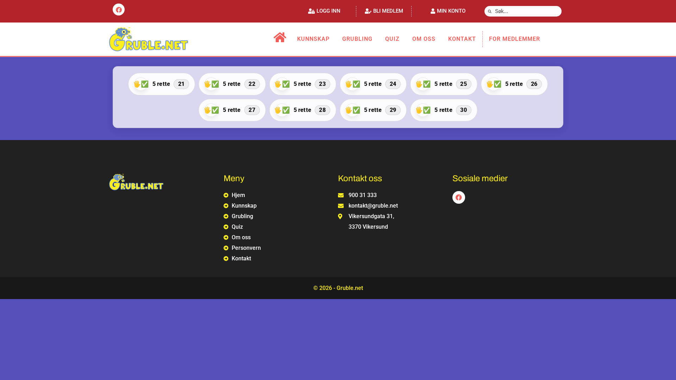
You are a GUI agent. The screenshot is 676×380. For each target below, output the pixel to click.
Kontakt (462, 39)
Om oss (424, 39)
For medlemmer (514, 39)
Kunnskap (313, 39)
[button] (324, 11)
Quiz (392, 39)
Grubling (357, 39)
